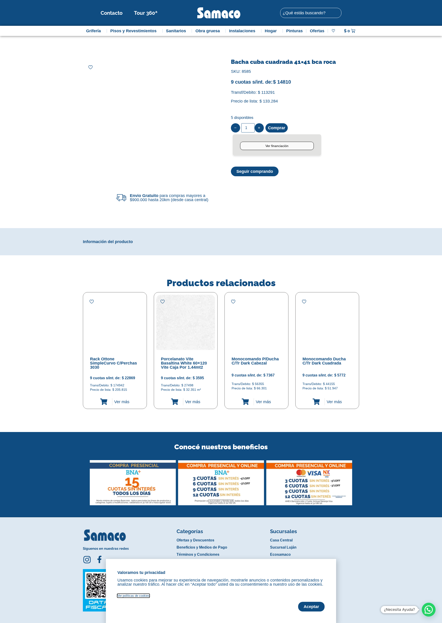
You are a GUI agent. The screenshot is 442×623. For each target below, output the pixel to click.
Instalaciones (242, 31)
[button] (86, 479)
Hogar (271, 31)
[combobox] (310, 13)
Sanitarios (176, 31)
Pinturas (294, 31)
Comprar (276, 128)
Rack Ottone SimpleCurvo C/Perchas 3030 (113, 363)
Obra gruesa (207, 31)
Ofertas (317, 31)
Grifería (93, 31)
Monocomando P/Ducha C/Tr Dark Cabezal (255, 361)
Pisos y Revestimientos (133, 31)
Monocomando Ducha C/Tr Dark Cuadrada (324, 361)
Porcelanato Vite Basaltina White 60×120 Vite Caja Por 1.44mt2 (184, 363)
